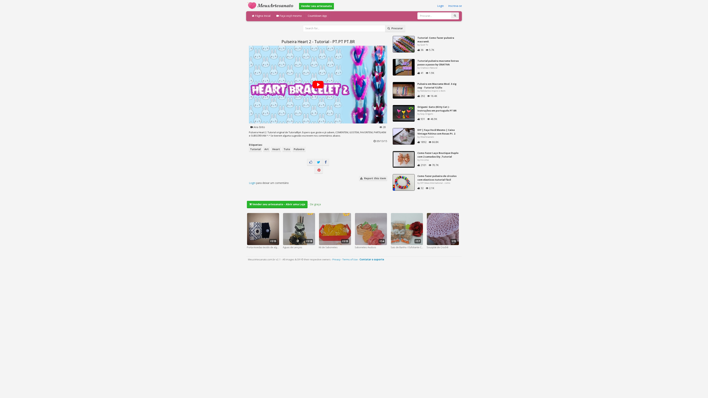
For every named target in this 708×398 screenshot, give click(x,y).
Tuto (287, 149)
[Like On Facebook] (311, 162)
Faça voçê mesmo (290, 16)
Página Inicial (262, 16)
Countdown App (317, 16)
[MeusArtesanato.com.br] (271, 5)
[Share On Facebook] (325, 162)
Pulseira (299, 149)
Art (266, 149)
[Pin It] (318, 170)
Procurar (396, 28)
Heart (276, 149)
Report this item (374, 178)
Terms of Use (350, 259)
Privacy (336, 259)
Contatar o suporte (372, 259)
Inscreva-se (455, 6)
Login (440, 6)
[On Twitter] (318, 162)
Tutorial (255, 149)
